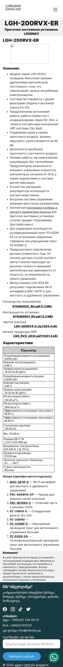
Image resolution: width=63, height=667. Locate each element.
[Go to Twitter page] (28, 609)
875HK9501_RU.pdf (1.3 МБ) (32, 306)
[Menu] (55, 9)
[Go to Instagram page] (13, 609)
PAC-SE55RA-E (20, 503)
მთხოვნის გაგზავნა (21, 656)
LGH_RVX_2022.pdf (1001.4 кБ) (35, 336)
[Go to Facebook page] (5, 609)
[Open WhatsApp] (53, 657)
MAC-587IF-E (19, 482)
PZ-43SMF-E (19, 523)
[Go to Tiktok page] (20, 609)
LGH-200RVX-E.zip (28, 326)
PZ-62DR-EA (19, 536)
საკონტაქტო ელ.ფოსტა (18, 637)
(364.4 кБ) (49, 326)
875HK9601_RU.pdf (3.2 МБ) (33, 316)
